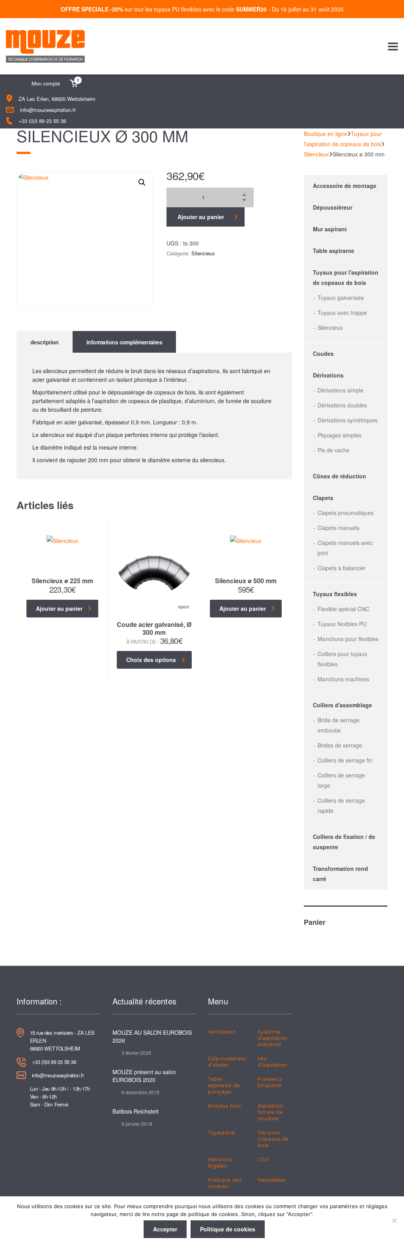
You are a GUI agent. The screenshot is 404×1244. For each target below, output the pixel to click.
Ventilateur (222, 1031)
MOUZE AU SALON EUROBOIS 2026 (152, 1036)
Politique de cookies (227, 1229)
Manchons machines (343, 679)
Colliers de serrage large (341, 780)
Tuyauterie (221, 1132)
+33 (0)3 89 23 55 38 (42, 121)
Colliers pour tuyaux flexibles (342, 659)
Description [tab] (44, 342)
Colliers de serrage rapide (341, 805)
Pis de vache (334, 450)
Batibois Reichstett (135, 1111)
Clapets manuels (338, 528)
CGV (263, 1159)
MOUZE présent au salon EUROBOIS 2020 (144, 1076)
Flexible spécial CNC (343, 609)
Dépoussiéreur (332, 207)
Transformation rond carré (340, 874)
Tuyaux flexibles (335, 594)
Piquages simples (339, 435)
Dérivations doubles (342, 405)
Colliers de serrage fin (345, 760)
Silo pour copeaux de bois (273, 1138)
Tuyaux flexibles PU (342, 624)
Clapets (323, 498)
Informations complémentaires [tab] (124, 342)
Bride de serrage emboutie (338, 725)
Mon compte (46, 83)
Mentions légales (220, 1162)
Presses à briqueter (270, 1082)
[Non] (394, 1220)
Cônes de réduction (339, 476)
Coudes (323, 353)
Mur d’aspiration (272, 1061)
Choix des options (151, 660)
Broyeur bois (224, 1106)
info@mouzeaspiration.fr (48, 109)
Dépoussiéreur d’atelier (227, 1061)
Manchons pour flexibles (348, 639)
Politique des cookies (224, 1183)
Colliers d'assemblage (342, 705)
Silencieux (203, 253)
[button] (142, 182)
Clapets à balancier (342, 568)
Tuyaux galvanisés (341, 297)
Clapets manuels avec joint (345, 548)
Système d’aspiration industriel (272, 1037)
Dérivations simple (340, 390)
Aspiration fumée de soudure (270, 1112)
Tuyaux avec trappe (342, 312)
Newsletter (272, 1180)
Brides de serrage (340, 745)
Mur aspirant (330, 229)
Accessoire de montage (344, 186)
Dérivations (328, 375)
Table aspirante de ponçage (224, 1085)
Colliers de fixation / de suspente (344, 842)
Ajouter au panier (201, 217)
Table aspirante (333, 251)
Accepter (165, 1229)
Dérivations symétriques (348, 420)
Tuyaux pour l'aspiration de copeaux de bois (345, 277)
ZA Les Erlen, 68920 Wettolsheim (57, 98)
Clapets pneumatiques (346, 513)
